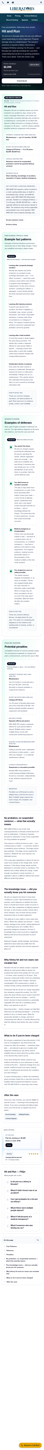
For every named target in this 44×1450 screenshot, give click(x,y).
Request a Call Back (31, 1445)
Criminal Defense (30, 16)
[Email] (13, 2)
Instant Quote (22, 81)
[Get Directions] (41, 2)
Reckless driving (11, 224)
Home (9, 16)
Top (38, 1240)
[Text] (8, 2)
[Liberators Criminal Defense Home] (22, 9)
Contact (35, 20)
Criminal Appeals (11, 1118)
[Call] (3, 2)
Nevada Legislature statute (14, 220)
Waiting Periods (24, 1114)
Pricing (17, 16)
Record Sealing (12, 20)
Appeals (25, 20)
